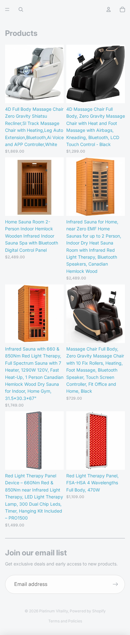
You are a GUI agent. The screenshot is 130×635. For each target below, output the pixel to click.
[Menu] (7, 9)
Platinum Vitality (53, 611)
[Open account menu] (108, 9)
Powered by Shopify (88, 611)
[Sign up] (115, 584)
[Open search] (21, 9)
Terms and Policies (65, 621)
